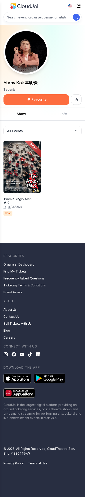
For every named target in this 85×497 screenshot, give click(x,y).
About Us (10, 309)
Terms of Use (38, 463)
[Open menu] (5, 6)
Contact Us (11, 316)
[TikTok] (30, 354)
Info (63, 114)
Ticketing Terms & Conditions (24, 285)
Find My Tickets (14, 271)
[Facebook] (14, 354)
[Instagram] (5, 354)
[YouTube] (22, 354)
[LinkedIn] (38, 354)
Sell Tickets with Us (17, 323)
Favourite (38, 99)
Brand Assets (12, 292)
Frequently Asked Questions (23, 278)
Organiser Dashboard (18, 264)
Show (21, 114)
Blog (6, 330)
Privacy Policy (13, 463)
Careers (9, 337)
